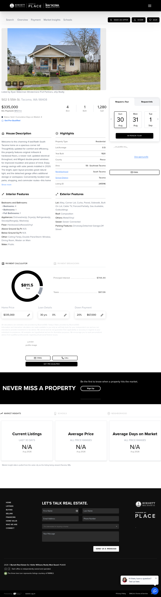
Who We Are (11, 524)
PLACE (63, 565)
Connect (10, 528)
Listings (9, 506)
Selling (9, 514)
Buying (9, 510)
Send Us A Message (106, 549)
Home (8, 502)
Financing (10, 517)
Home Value (11, 521)
